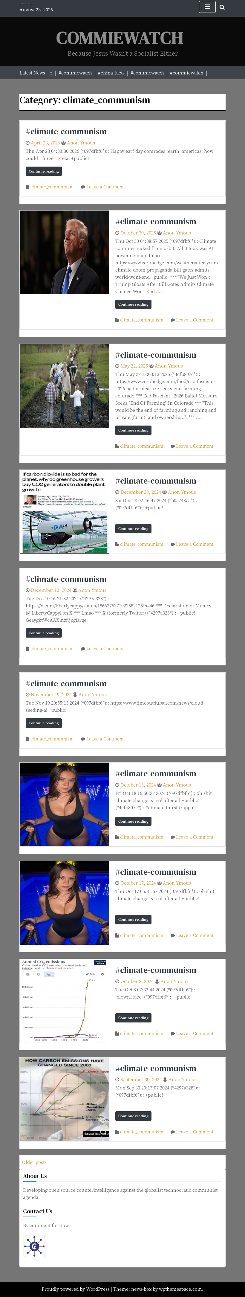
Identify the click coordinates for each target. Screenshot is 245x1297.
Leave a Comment (105, 187)
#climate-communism (66, 131)
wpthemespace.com (180, 1289)
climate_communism (52, 187)
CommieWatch (120, 37)
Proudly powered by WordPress (76, 1289)
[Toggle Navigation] (207, 7)
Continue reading (44, 171)
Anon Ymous (81, 142)
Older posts (34, 1162)
